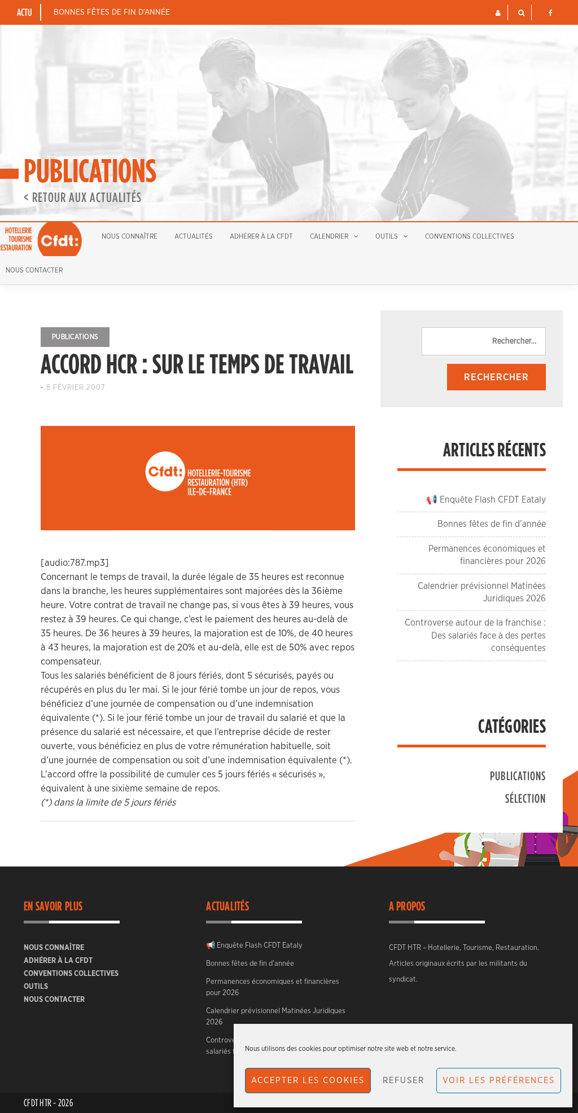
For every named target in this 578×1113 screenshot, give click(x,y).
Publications (75, 336)
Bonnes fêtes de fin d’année (112, 12)
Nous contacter (54, 1000)
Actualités (193, 236)
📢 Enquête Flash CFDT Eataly (486, 499)
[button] (498, 13)
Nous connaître (129, 236)
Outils (386, 236)
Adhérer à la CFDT (261, 236)
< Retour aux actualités (83, 197)
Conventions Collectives (469, 236)
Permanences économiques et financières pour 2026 (272, 987)
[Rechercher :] (484, 341)
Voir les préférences (499, 1080)
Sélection (525, 797)
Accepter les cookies (308, 1080)
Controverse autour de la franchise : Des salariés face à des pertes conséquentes (475, 635)
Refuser (403, 1080)
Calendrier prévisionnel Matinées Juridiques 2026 (275, 1017)
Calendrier (329, 236)
